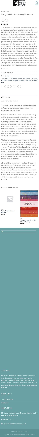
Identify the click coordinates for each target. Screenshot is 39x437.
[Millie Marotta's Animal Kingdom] (10, 199)
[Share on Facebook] (6, 86)
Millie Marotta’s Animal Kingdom (7, 211)
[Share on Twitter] (9, 86)
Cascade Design (23, 431)
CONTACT (4, 403)
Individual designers (13, 80)
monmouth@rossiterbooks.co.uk (15, 424)
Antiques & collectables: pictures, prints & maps (17, 78)
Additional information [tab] (9, 101)
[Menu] (2, 3)
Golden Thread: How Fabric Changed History (28, 220)
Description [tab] (5, 97)
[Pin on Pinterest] (16, 86)
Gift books (4, 80)
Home (3, 11)
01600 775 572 (9, 419)
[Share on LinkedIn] (19, 86)
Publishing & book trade (25, 80)
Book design (34, 78)
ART (8, 11)
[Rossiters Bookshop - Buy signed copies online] (19, 3)
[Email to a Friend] (12, 86)
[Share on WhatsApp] (3, 86)
